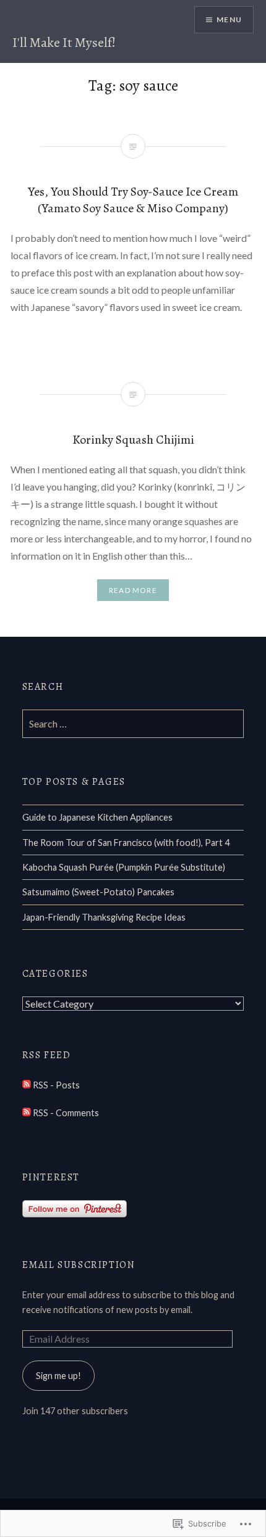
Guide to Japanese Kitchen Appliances (97, 817)
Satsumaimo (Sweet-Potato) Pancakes (98, 892)
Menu (229, 19)
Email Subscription (78, 1265)
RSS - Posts (56, 1085)
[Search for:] (133, 724)
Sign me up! (58, 1375)
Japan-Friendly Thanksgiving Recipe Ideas (104, 917)
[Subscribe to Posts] (26, 1085)
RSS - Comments (66, 1113)
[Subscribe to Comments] (26, 1113)
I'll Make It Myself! (64, 42)
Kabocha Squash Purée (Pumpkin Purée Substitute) (123, 867)
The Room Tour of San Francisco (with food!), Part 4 (126, 842)
